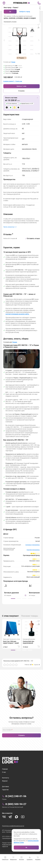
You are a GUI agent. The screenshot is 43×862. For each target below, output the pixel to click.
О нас (4, 772)
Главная (5, 769)
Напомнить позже (10, 22)
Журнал (5, 781)
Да (10, 11)
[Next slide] (39, 40)
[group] (13, 598)
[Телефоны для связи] (39, 3)
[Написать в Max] (16, 817)
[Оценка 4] (13, 664)
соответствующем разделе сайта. (17, 314)
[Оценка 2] (7, 664)
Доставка (5, 786)
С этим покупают (10, 616)
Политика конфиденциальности (13, 826)
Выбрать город (24, 11)
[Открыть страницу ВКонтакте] (4, 817)
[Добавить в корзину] (19, 646)
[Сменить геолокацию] (4, 3)
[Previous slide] (4, 40)
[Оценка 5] (16, 664)
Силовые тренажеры (32, 545)
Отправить (21, 735)
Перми (13, 62)
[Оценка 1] (4, 664)
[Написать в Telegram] (10, 817)
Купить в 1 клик (21, 86)
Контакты (5, 778)
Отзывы (8, 234)
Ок (26, 847)
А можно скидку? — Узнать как (12, 81)
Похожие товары (29, 616)
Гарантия (5, 789)
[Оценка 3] (10, 664)
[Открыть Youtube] (23, 817)
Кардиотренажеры (33, 550)
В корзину (21, 91)
